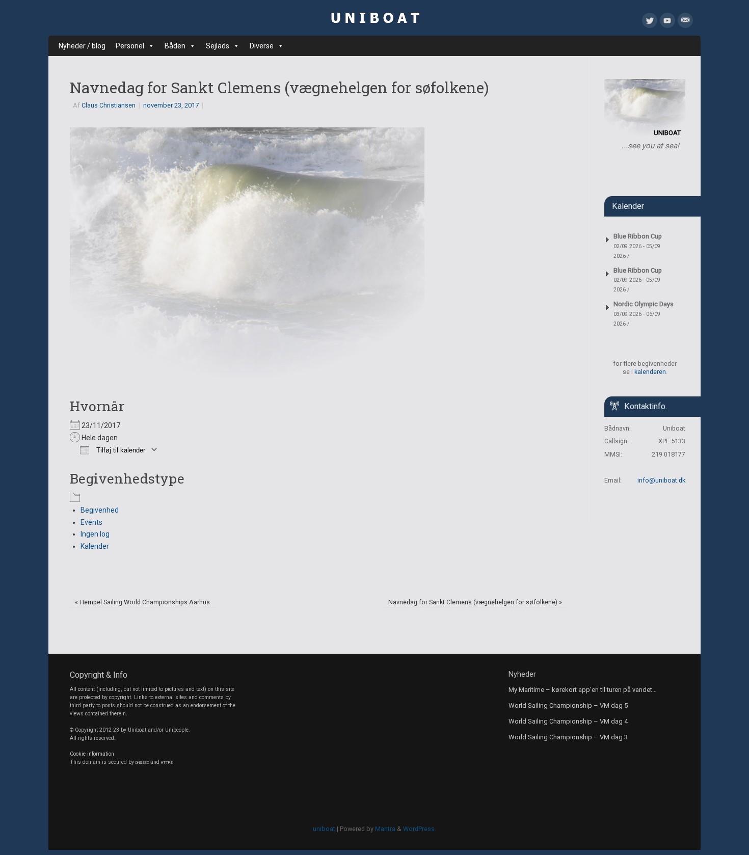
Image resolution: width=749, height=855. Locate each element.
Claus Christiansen (109, 105)
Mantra (385, 829)
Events (91, 522)
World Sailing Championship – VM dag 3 (568, 737)
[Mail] (685, 22)
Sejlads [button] (217, 46)
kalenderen (650, 372)
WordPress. (419, 829)
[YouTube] (667, 22)
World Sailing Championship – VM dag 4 (568, 721)
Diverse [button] (262, 46)
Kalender (95, 546)
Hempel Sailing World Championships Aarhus (142, 602)
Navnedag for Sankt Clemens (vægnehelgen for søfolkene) (475, 602)
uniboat (324, 829)
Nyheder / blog (82, 46)
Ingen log (95, 534)
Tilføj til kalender (119, 450)
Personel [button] (130, 46)
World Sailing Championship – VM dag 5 (568, 705)
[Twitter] (649, 22)
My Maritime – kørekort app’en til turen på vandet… (583, 689)
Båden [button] (175, 46)
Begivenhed (100, 510)
